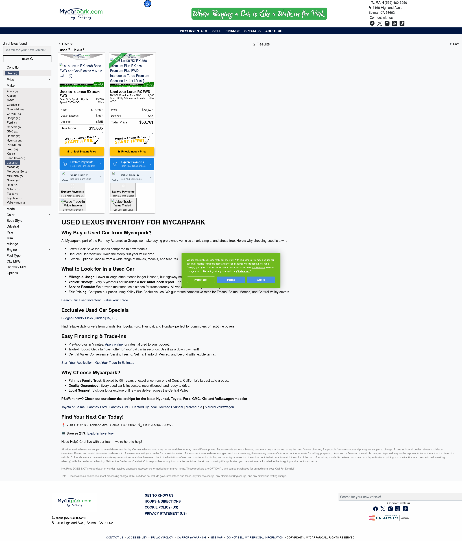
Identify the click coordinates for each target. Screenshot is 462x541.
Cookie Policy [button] (258, 267)
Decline (231, 279)
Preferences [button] (244, 271)
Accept (261, 279)
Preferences (201, 279)
